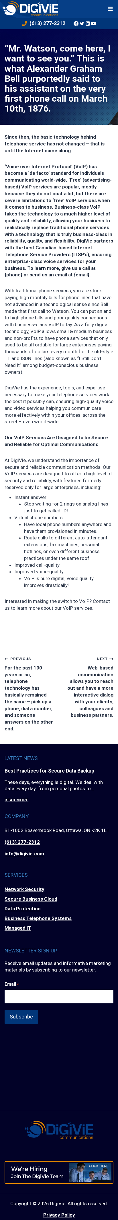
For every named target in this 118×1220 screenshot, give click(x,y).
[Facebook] (76, 23)
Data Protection (23, 908)
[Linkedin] (88, 23)
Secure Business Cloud (31, 899)
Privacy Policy (59, 1215)
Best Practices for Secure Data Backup (49, 771)
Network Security (24, 889)
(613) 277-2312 (22, 842)
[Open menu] (110, 8)
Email (12, 984)
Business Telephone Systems (38, 918)
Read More (16, 800)
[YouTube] (93, 23)
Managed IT (18, 928)
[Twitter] (82, 23)
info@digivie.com (24, 854)
